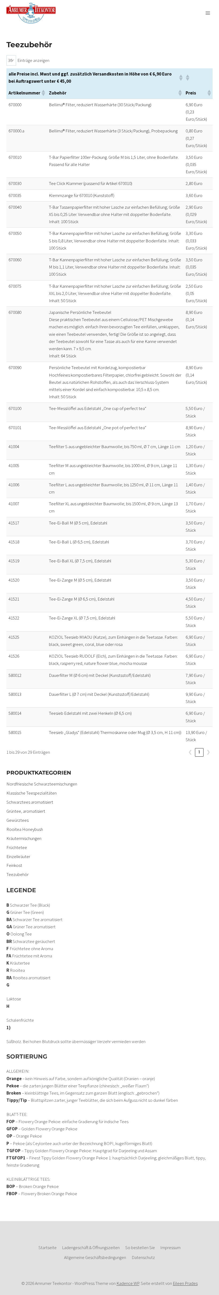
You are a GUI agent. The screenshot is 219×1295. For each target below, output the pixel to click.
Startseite (47, 1247)
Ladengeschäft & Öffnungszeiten (91, 1247)
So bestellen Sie (140, 1247)
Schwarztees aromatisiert (29, 802)
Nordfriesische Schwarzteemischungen (41, 784)
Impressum (170, 1247)
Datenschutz (143, 1257)
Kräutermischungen (23, 838)
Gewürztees (17, 820)
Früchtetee (16, 847)
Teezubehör (17, 874)
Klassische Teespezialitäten (31, 793)
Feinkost (14, 865)
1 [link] (199, 752)
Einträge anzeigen (33, 60)
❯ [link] (208, 752)
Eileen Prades (185, 1283)
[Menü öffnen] (208, 13)
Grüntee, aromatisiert (25, 811)
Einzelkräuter (18, 856)
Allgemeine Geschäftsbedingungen (95, 1257)
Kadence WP (127, 1283)
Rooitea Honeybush (24, 829)
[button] (180, 77)
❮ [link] (190, 752)
